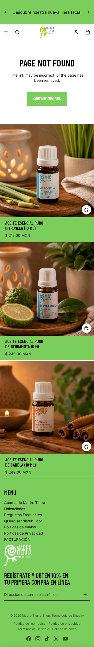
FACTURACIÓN (17, 539)
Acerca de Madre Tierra (24, 502)
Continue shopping (47, 99)
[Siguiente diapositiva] (88, 12)
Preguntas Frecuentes (23, 515)
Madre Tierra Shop (36, 615)
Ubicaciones (14, 509)
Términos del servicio (33, 629)
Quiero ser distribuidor (23, 521)
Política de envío (64, 629)
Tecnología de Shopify (67, 615)
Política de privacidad (64, 623)
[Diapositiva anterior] (5, 12)
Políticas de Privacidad (23, 533)
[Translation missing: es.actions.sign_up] (85, 594)
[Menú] (6, 32)
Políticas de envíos (20, 527)
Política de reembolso (29, 623)
